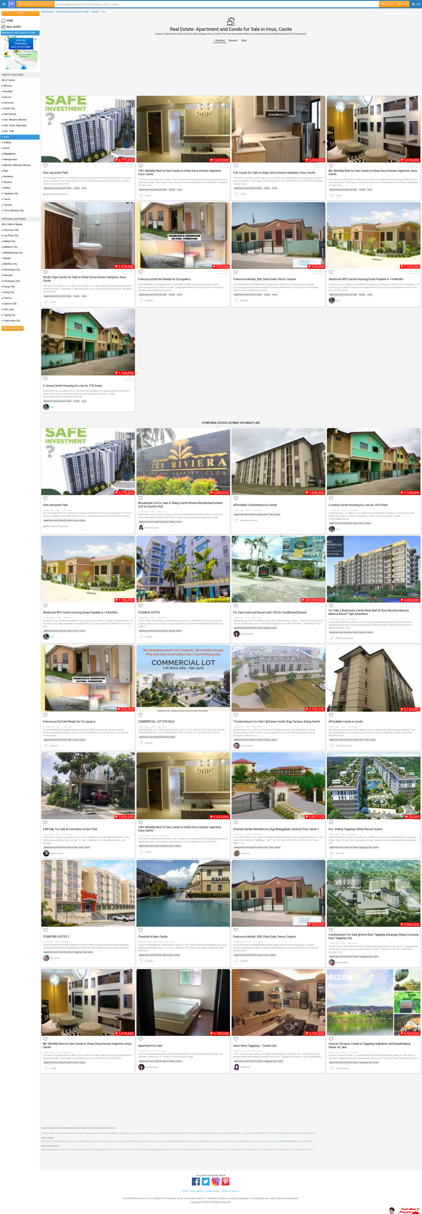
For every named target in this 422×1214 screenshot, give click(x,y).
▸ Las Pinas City (10, 235)
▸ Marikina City (9, 264)
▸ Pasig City (8, 292)
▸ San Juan (8, 309)
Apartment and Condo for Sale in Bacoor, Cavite (351, 632)
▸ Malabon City (9, 247)
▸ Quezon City (9, 303)
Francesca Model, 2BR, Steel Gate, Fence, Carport (264, 279)
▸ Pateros (7, 298)
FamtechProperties (59, 194)
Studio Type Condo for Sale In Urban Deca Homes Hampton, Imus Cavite (84, 279)
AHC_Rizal (55, 958)
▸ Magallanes (9, 153)
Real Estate (47, 11)
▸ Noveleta (7, 176)
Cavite (95, 11)
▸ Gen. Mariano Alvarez (14, 119)
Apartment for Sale (150, 1045)
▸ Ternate (7, 205)
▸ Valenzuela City (11, 320)
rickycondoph (56, 853)
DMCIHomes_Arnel (344, 638)
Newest (233, 40)
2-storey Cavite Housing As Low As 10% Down (72, 385)
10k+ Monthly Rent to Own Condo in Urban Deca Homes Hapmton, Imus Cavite (179, 172)
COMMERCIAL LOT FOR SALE (156, 721)
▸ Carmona (8, 102)
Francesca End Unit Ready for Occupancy (164, 279)
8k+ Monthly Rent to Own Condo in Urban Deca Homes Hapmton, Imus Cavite (373, 172)
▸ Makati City (8, 241)
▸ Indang (6, 142)
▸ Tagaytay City (10, 193)
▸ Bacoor (7, 97)
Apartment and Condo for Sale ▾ (35, 4)
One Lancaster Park (55, 172)
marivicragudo (152, 527)
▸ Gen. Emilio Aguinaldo (14, 125)
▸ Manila (6, 258)
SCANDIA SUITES (149, 612)
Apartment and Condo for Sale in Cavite (157, 737)
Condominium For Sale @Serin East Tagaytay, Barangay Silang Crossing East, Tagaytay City (374, 936)
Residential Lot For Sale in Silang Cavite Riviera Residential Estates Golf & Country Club (180, 504)
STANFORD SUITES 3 (56, 936)
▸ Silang (6, 187)
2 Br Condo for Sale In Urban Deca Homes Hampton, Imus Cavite (274, 172)
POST (21, 13)
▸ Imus (5, 136)
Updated (220, 40)
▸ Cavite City (8, 108)
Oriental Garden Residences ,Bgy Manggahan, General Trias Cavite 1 (276, 829)
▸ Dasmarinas (9, 114)
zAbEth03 (245, 1067)
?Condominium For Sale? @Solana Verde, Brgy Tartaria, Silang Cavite (276, 721)
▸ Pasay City (8, 286)
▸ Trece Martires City (13, 210)
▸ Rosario (7, 182)
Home (185, 1191)
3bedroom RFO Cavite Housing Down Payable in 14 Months (366, 279)
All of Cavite (8, 80)
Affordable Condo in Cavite (346, 721)
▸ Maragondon (9, 159)
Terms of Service (286, 1141)
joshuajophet (246, 745)
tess (338, 300)
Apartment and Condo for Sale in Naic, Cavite (159, 955)
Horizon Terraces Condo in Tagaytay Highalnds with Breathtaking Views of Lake (369, 1045)
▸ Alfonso (7, 85)
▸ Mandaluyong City (12, 252)
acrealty (149, 961)
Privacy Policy (212, 1191)
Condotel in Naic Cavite (153, 936)
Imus (84, 188)
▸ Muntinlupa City (11, 269)
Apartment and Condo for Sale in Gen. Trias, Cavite (257, 514)
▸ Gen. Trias (8, 131)
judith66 (149, 300)
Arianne (148, 637)
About (200, 1191)
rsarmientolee (246, 634)
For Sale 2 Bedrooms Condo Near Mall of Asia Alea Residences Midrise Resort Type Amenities (369, 612)
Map (244, 40)
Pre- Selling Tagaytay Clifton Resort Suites (355, 829)
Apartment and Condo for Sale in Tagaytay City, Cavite (354, 847)
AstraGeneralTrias (248, 520)
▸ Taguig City (8, 315)
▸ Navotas (7, 275)
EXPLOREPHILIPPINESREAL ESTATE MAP (21, 43)
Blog (192, 1191)
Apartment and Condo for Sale (73, 11)
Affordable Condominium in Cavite (255, 505)
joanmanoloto (342, 1068)
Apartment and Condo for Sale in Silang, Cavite (160, 522)
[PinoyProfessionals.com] (11, 4)
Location (388, 4)
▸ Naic (5, 170)
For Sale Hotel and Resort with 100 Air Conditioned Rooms (270, 612)
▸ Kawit (6, 148)
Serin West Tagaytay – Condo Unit (254, 1045)
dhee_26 (340, 853)
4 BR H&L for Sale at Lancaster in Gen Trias (70, 829)
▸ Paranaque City (11, 281)
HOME (9, 20)
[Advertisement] (231, 69)
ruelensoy (245, 853)
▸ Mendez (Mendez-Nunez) (16, 165)
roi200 (148, 195)
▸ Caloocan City (10, 230)
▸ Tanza (6, 199)
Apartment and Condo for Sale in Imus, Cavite (64, 520)
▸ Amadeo (7, 91)
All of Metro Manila (12, 224)
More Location (13, 328)
